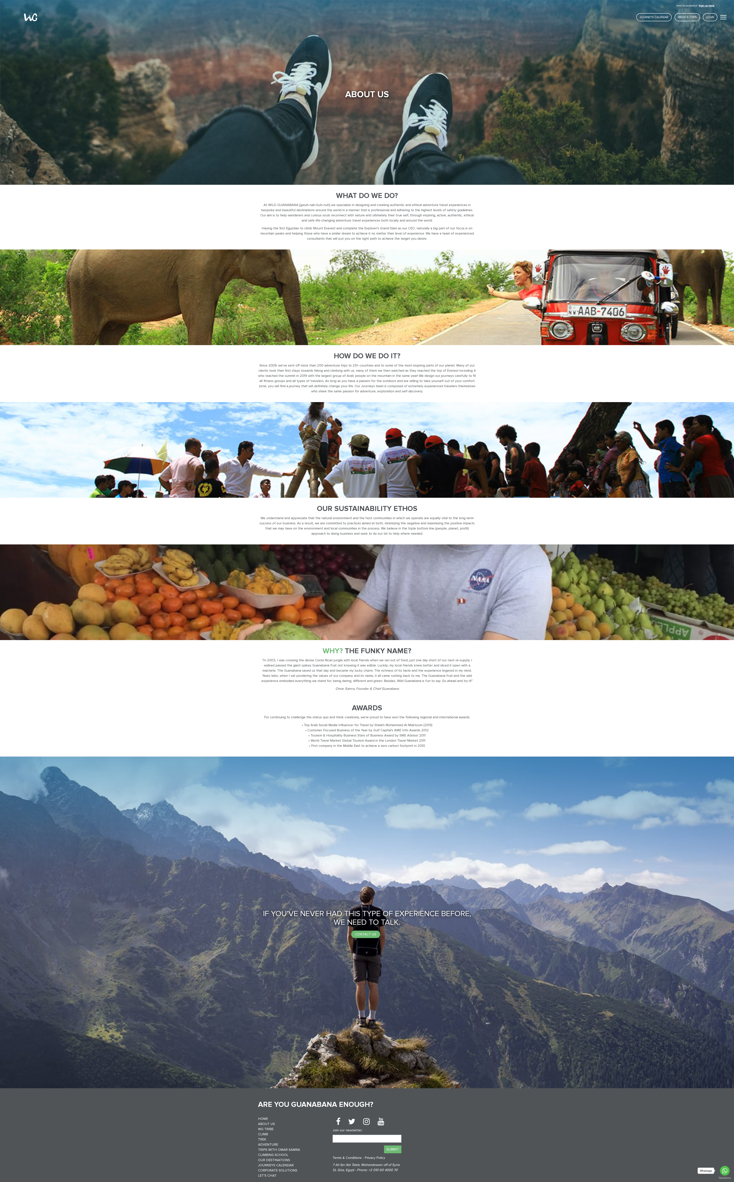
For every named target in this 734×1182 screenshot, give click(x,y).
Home (263, 1119)
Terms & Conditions (348, 1158)
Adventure (268, 1144)
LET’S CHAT (267, 1175)
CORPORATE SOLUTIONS (277, 1170)
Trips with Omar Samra (279, 1150)
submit (392, 1149)
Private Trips (687, 17)
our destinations (274, 1160)
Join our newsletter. (347, 1130)
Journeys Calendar (654, 17)
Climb (263, 1134)
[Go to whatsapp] (725, 1170)
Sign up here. (707, 5)
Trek (262, 1139)
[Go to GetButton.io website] (725, 1178)
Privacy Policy (375, 1158)
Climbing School (273, 1155)
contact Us (365, 934)
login (710, 17)
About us (266, 1124)
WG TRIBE (266, 1129)
